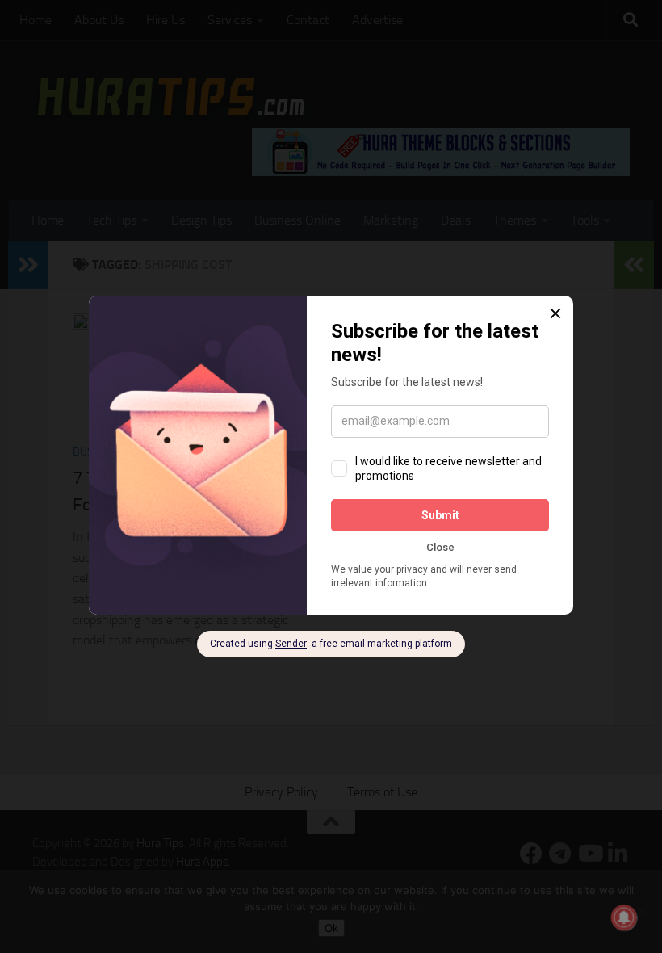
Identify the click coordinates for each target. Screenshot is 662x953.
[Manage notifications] (624, 917)
